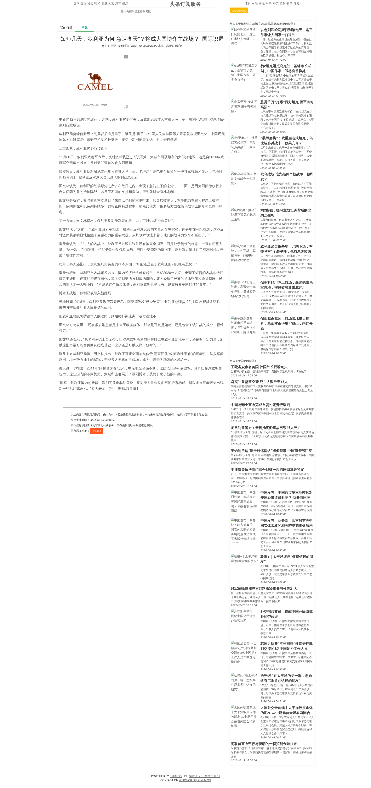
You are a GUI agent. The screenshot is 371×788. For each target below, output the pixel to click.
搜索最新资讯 (239, 10)
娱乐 (255, 3)
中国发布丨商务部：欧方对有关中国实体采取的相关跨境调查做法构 (286, 523)
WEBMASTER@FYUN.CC (195, 780)
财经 (262, 3)
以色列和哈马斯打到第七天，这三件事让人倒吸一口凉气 (286, 32)
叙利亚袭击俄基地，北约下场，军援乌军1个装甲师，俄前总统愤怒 (286, 249)
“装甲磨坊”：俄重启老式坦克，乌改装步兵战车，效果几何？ (286, 140)
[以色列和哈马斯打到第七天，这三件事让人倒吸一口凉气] (245, 36)
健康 (125, 3)
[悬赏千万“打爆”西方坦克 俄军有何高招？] (245, 106)
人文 (111, 3)
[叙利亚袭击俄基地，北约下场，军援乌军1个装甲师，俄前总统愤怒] (245, 252)
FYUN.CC (176, 776)
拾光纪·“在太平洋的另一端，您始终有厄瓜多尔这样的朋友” (286, 678)
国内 (76, 3)
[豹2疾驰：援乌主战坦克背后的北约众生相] (245, 214)
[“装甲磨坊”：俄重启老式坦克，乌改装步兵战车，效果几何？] (245, 144)
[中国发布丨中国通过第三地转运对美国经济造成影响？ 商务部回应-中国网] (245, 501)
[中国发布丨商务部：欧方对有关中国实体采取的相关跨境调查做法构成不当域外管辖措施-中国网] (245, 530)
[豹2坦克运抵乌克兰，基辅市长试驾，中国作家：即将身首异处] (245, 72)
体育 (248, 3)
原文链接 (96, 431)
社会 (90, 3)
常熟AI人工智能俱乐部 (204, 776)
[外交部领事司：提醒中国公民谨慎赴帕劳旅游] (245, 615)
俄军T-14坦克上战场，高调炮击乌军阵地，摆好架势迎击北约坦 (286, 285)
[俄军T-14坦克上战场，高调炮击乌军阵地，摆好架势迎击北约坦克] (245, 288)
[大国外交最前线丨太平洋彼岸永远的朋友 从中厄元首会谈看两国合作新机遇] (245, 716)
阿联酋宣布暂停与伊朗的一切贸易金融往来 (264, 743)
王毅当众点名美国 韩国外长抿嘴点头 (259, 366)
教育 (289, 3)
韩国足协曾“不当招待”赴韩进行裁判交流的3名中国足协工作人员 (286, 646)
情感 (104, 3)
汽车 (118, 3)
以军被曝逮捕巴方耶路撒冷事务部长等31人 (264, 588)
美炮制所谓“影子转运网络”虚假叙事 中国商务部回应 (271, 450)
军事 (268, 3)
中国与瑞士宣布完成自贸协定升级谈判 (260, 404)
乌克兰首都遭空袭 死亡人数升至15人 (259, 381)
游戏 (282, 3)
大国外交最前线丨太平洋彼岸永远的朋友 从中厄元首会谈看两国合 (286, 710)
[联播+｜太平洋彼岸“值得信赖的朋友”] (245, 558)
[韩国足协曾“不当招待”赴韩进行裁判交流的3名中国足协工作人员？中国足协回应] (245, 652)
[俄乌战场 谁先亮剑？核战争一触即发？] (245, 178)
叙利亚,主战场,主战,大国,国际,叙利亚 (263, 23)
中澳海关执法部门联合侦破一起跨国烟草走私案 (267, 469)
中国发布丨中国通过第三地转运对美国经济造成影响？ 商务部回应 (286, 495)
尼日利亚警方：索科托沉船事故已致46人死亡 (266, 427)
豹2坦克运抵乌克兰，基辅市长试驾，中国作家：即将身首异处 (285, 68)
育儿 (296, 3)
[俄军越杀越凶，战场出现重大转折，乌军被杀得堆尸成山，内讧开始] (245, 324)
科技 (275, 3)
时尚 (97, 3)
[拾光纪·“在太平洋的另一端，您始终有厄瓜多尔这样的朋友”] (245, 682)
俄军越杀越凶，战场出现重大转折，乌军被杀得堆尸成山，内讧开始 (286, 323)
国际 (83, 3)
